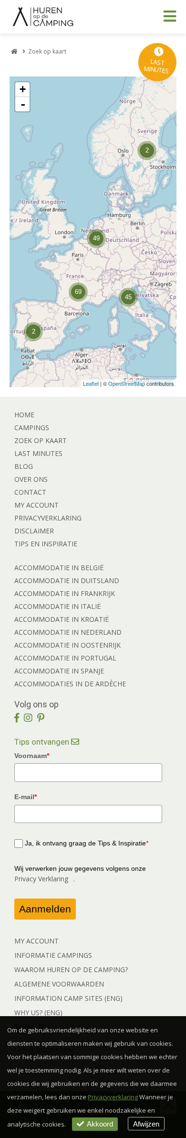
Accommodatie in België (59, 567)
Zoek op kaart (40, 440)
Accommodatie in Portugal (65, 657)
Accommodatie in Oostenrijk (67, 645)
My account (36, 504)
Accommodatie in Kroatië (61, 619)
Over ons (31, 479)
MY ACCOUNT (36, 940)
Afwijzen (146, 1124)
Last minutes (38, 453)
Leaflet (91, 383)
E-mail (25, 797)
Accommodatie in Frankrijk (64, 593)
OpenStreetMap (126, 383)
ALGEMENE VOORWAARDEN (59, 983)
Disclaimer (34, 530)
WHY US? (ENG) (38, 1012)
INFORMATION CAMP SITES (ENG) (68, 998)
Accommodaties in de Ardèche (70, 683)
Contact (30, 492)
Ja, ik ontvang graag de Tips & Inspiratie (86, 843)
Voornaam (31, 755)
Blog (23, 466)
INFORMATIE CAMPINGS (53, 955)
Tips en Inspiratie (45, 543)
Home (24, 414)
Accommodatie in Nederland (68, 632)
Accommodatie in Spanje (59, 670)
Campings (31, 427)
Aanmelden (45, 908)
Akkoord (100, 1124)
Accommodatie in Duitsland (66, 580)
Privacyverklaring (48, 517)
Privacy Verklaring (41, 878)
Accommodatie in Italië (57, 606)
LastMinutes (156, 66)
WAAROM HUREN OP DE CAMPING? (71, 969)
